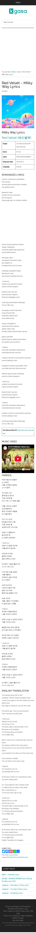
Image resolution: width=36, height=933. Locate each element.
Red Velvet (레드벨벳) (16, 137)
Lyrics (11, 855)
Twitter (22, 916)
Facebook (16, 916)
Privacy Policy (25, 911)
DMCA (18, 911)
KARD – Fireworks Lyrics (10, 875)
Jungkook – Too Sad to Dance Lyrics (14, 889)
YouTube (21, 918)
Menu (18, 3)
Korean (15, 855)
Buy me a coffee (18, 920)
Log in (26, 909)
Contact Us (10, 911)
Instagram (29, 916)
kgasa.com (18, 906)
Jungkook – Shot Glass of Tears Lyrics (15, 885)
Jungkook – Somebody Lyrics (12, 893)
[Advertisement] (18, 47)
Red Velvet (13, 857)
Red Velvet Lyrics (23, 857)
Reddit (14, 918)
